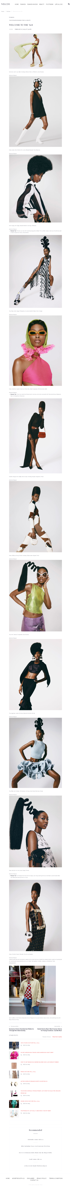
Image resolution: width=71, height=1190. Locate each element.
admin (11, 29)
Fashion (8, 11)
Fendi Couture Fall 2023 (28, 1071)
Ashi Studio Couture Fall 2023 (30, 1042)
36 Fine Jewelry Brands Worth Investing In (34, 1081)
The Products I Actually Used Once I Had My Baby (36, 1110)
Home (2, 11)
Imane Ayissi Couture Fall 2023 (30, 1101)
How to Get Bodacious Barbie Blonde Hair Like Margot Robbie (40, 1062)
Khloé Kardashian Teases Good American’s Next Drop (37, 1052)
